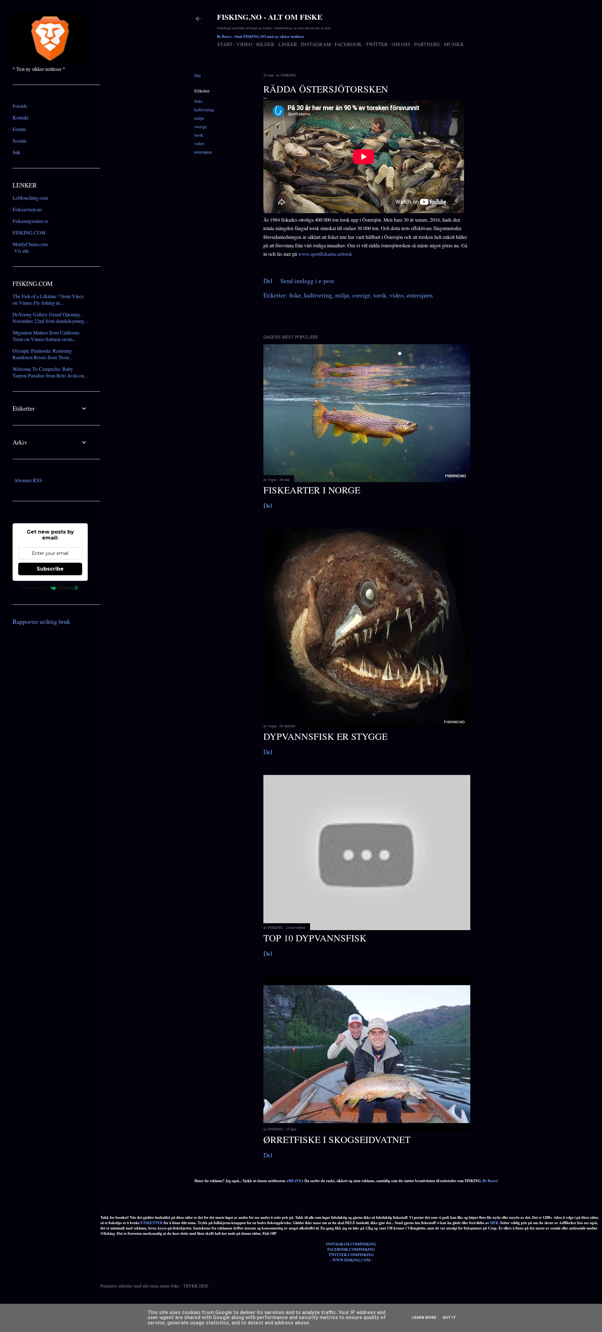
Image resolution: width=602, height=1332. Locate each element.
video (199, 143)
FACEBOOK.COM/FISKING (351, 1249)
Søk (16, 152)
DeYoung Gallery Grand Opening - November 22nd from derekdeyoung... (50, 317)
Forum (19, 129)
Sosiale (20, 140)
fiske (198, 101)
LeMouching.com (30, 197)
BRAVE (294, 1180)
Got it (449, 1317)
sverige (200, 126)
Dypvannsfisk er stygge (325, 736)
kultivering (204, 110)
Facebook (348, 44)
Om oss (401, 44)
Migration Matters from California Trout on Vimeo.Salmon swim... (46, 335)
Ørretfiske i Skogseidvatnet (336, 1139)
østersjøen (203, 152)
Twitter (377, 44)
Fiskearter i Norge (311, 489)
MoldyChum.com (30, 244)
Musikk (454, 44)
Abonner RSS (28, 480)
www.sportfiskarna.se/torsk (325, 253)
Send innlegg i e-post (307, 280)
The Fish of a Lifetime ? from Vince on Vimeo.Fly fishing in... (48, 299)
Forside (20, 106)
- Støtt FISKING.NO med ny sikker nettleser (260, 36)
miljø (199, 118)
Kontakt (21, 117)
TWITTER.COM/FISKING (351, 1254)
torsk (198, 135)
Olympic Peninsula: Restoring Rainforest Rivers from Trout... (43, 354)
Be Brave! (490, 1180)
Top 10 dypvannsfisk (315, 937)
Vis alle (21, 250)
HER (494, 1222)
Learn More (424, 1317)
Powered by (35, 587)
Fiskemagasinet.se (30, 221)
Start (225, 44)
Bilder (265, 44)
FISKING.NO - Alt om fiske (269, 16)
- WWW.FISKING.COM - (351, 1260)
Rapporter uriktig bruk (41, 621)
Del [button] (197, 75)
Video (244, 44)
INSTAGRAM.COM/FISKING (351, 1244)
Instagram (316, 44)
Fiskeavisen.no (27, 209)
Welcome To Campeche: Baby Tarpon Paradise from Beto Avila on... (50, 372)
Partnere (427, 44)
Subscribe (50, 569)
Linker (287, 44)
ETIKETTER (151, 1222)
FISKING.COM (29, 232)
